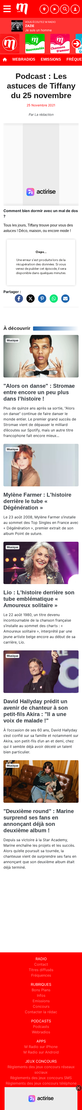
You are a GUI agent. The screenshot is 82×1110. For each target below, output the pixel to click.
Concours (41, 1006)
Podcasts (41, 1026)
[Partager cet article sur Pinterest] (41, 300)
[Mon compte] (75, 9)
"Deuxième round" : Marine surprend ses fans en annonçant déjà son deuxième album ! (38, 820)
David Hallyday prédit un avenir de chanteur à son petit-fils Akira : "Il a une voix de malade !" (35, 711)
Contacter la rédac (41, 1012)
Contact (41, 964)
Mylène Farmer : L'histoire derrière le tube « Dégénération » (37, 501)
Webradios (23, 59)
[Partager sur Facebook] (18, 300)
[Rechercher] (64, 9)
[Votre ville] (44, 9)
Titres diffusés (41, 969)
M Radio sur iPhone (41, 1046)
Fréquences (41, 975)
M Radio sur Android (41, 1052)
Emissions (51, 59)
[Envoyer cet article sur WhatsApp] (52, 300)
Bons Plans (41, 990)
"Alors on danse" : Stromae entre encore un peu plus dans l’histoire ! (39, 392)
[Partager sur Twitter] (29, 300)
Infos (41, 995)
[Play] (6, 40)
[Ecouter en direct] (54, 9)
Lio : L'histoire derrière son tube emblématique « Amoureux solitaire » (38, 598)
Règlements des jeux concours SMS (41, 1077)
